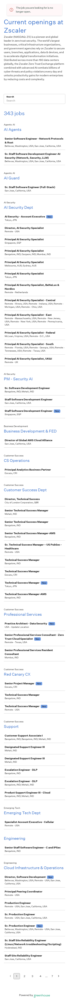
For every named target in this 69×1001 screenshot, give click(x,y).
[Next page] (58, 976)
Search (10, 96)
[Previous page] (10, 976)
